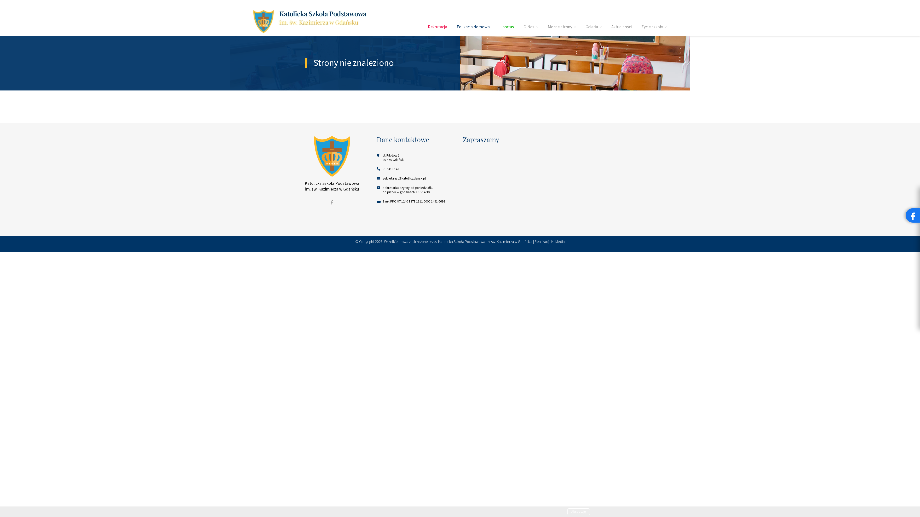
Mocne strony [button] (560, 27)
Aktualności (621, 27)
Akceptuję (578, 511)
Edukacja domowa (473, 27)
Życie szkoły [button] (652, 27)
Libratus (506, 27)
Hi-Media (558, 241)
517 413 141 (391, 169)
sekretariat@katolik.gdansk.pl (404, 178)
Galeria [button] (592, 27)
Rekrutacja (437, 27)
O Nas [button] (528, 27)
